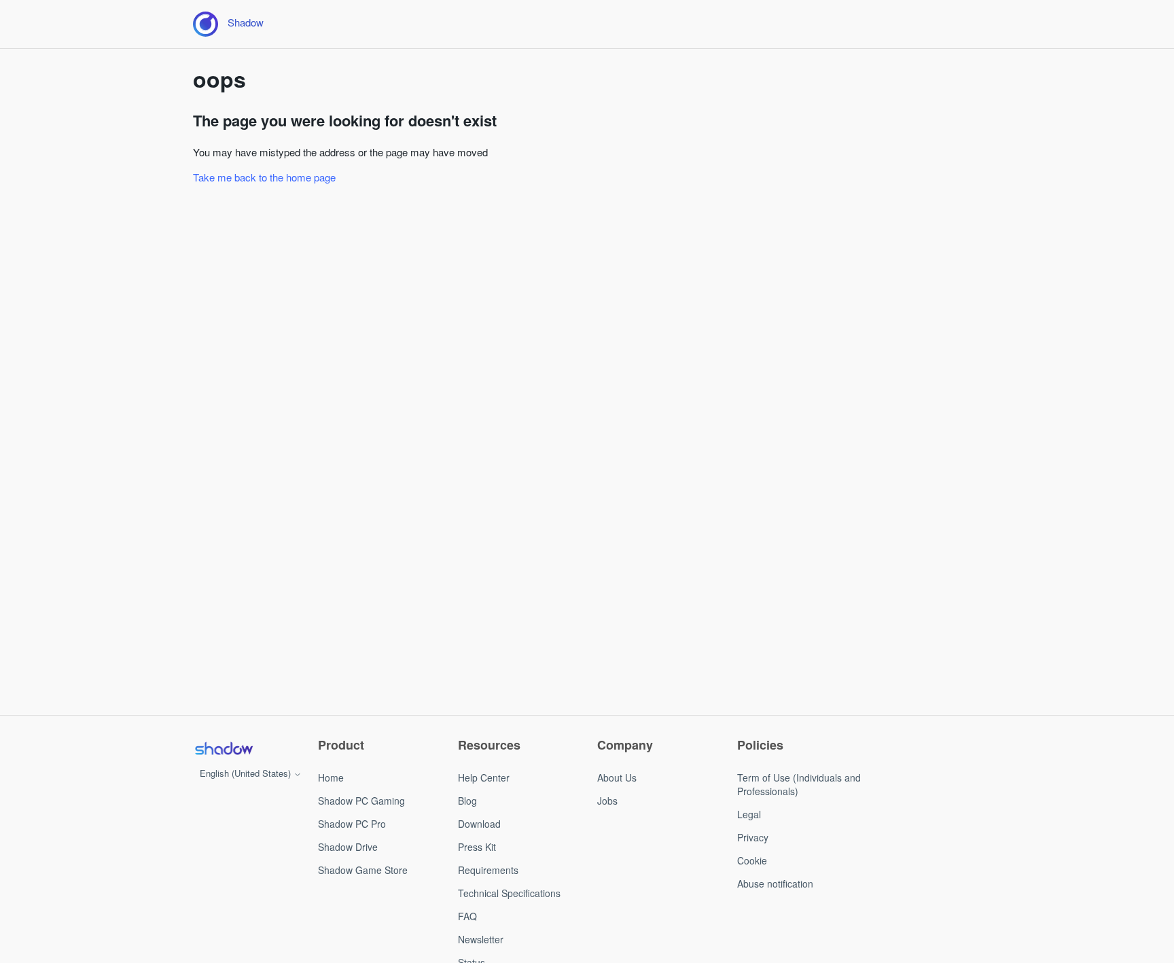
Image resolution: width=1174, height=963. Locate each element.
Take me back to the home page (264, 177)
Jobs (607, 800)
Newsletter (480, 939)
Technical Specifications (509, 893)
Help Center (484, 777)
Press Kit (477, 847)
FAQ (467, 916)
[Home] (223, 748)
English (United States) (247, 773)
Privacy (752, 837)
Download (479, 823)
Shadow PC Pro (352, 823)
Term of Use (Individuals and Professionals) (799, 784)
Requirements (488, 870)
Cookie (752, 860)
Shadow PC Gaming (361, 800)
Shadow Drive (348, 847)
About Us (617, 777)
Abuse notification (775, 883)
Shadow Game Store (363, 870)
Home (331, 777)
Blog (467, 800)
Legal (749, 814)
